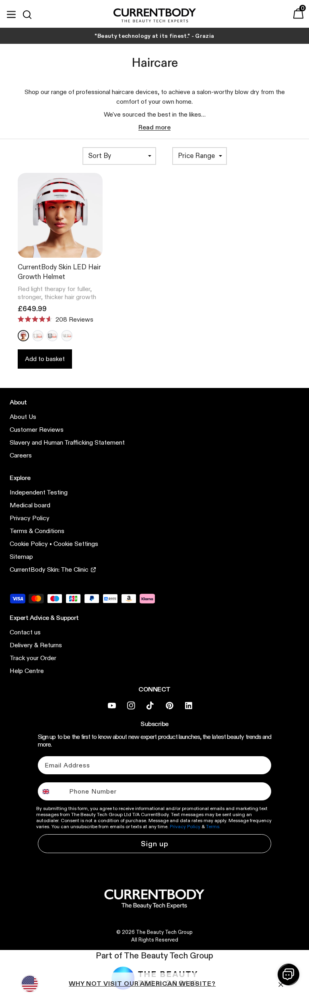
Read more (154, 127)
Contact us (25, 632)
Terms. (213, 826)
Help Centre (27, 671)
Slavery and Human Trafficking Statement (67, 442)
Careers (21, 455)
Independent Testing (39, 492)
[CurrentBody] (154, 15)
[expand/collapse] (11, 13)
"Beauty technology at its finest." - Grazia (154, 36)
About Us (23, 417)
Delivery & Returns (36, 645)
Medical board (30, 505)
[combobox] (51, 791)
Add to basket (45, 359)
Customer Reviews (37, 429)
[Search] (31, 14)
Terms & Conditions (37, 531)
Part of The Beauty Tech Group (154, 955)
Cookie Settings (76, 544)
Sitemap (21, 556)
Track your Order (33, 658)
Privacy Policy (29, 518)
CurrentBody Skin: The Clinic (49, 569)
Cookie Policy (29, 544)
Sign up (155, 843)
